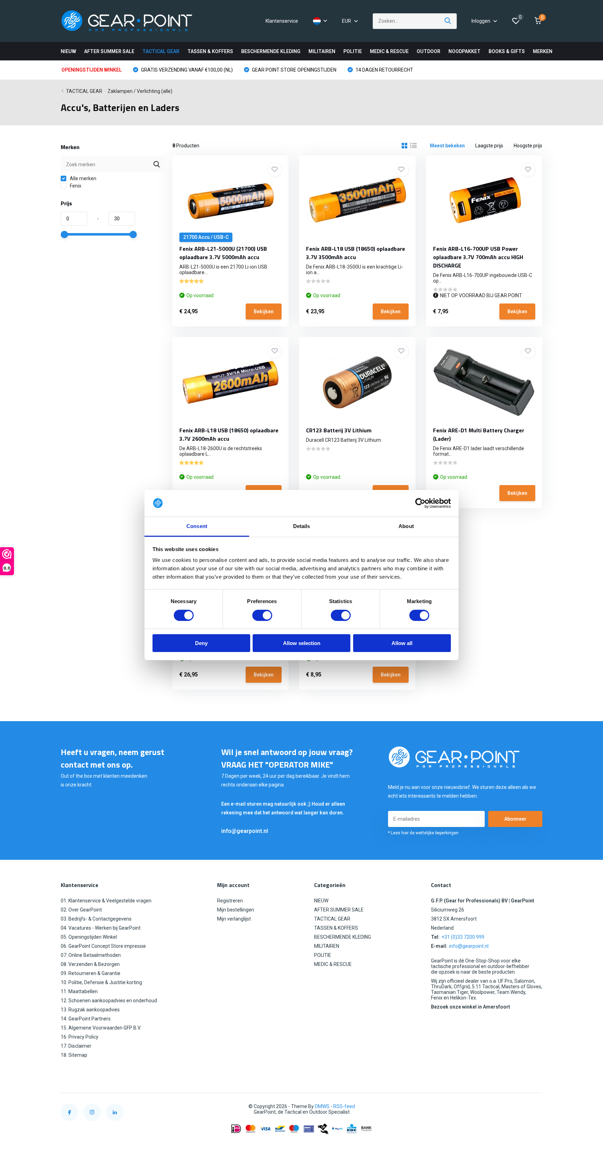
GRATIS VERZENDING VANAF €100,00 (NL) (186, 70)
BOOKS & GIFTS (507, 51)
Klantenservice (282, 21)
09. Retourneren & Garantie (90, 973)
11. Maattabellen (79, 991)
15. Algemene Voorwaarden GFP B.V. (101, 1028)
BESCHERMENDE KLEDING (270, 51)
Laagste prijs (489, 145)
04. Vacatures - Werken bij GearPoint (101, 928)
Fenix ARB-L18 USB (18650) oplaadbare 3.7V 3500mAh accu (355, 252)
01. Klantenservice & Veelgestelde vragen (106, 900)
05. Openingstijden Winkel (89, 937)
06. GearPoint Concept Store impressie (103, 946)
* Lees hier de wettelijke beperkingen (423, 832)
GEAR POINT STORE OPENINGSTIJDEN (293, 70)
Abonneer (515, 819)
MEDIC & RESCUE (389, 51)
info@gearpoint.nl (244, 831)
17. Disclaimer (76, 1046)
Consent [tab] (196, 526)
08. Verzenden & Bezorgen (90, 964)
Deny (201, 643)
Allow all (402, 643)
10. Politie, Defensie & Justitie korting (101, 982)
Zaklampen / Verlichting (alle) (139, 91)
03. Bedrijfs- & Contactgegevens (96, 919)
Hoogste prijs (528, 145)
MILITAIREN (321, 51)
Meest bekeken (447, 145)
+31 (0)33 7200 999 (462, 937)
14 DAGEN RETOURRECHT (384, 70)
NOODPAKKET (464, 51)
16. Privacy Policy (79, 1037)
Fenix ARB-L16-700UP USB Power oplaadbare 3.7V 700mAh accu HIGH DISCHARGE (478, 257)
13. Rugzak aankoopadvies (90, 1009)
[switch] (262, 615)
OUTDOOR (428, 51)
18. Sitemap (74, 1055)
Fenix (75, 186)
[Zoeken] (448, 21)
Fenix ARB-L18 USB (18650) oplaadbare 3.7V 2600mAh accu (228, 434)
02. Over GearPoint (81, 910)
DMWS (322, 1106)
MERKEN (542, 51)
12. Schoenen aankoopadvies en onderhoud (109, 1000)
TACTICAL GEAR (160, 51)
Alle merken (82, 178)
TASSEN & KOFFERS (210, 51)
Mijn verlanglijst (234, 919)
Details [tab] (301, 526)
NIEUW (68, 51)
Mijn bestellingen (235, 910)
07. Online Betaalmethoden (91, 955)
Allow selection (301, 643)
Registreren (230, 900)
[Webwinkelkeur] (535, 1106)
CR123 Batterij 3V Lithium (339, 430)
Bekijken (264, 311)
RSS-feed (344, 1106)
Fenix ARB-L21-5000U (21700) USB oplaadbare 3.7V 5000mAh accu (223, 252)
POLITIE (352, 51)
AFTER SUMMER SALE (109, 51)
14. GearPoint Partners (86, 1018)
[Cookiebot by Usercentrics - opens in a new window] (420, 503)
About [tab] (406, 526)
